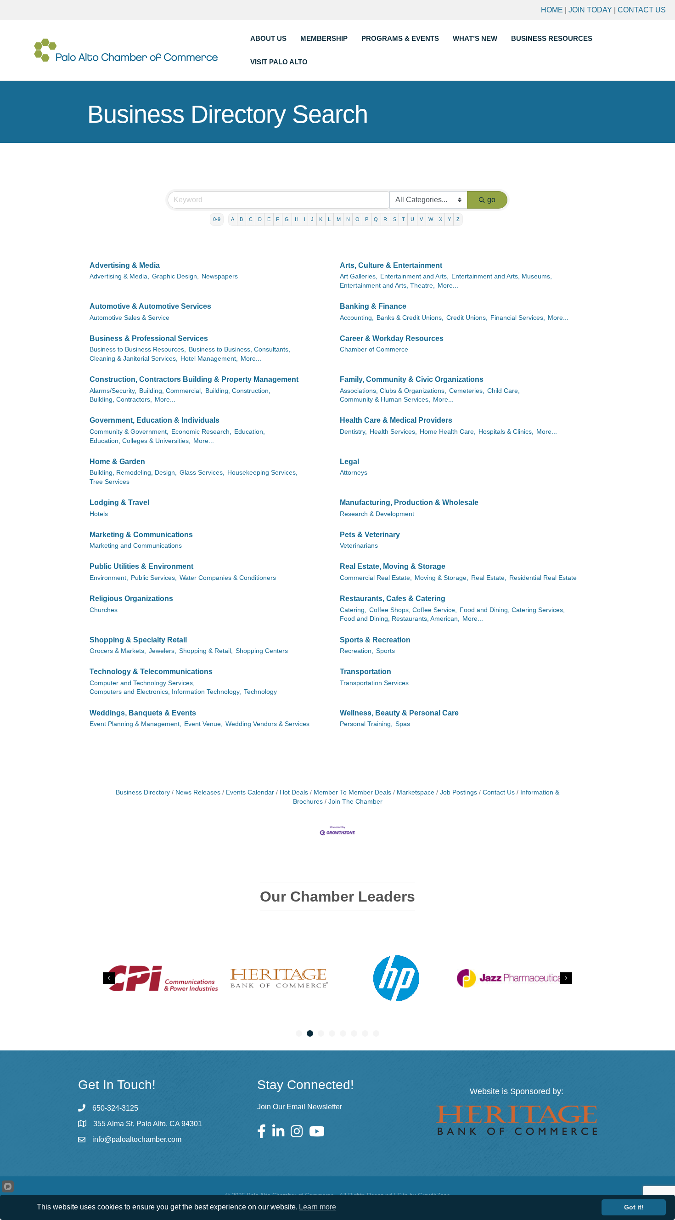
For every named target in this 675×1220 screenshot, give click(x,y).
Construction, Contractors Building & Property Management (194, 379)
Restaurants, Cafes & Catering (392, 598)
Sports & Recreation (375, 640)
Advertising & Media (125, 265)
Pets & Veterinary (370, 535)
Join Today (590, 10)
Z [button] (458, 219)
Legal (349, 461)
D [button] (260, 219)
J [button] (312, 219)
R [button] (385, 219)
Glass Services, (202, 472)
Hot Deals (294, 792)
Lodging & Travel (119, 502)
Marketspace (415, 792)
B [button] (241, 219)
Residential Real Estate (543, 577)
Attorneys (353, 472)
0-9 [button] (216, 219)
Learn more (317, 1207)
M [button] (339, 219)
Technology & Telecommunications (151, 671)
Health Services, (393, 431)
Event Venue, (203, 724)
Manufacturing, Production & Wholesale (409, 502)
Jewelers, (162, 650)
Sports (385, 650)
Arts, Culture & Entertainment (391, 265)
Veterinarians (359, 545)
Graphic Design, (175, 276)
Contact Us (642, 10)
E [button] (268, 219)
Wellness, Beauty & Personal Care (399, 713)
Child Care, (503, 390)
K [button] (320, 219)
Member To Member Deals (352, 792)
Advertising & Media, (119, 276)
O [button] (357, 219)
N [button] (348, 219)
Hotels (99, 514)
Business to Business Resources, (138, 349)
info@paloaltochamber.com (136, 1139)
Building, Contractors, (121, 399)
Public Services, (154, 577)
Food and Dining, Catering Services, (512, 610)
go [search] (491, 200)
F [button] (277, 219)
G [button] (287, 219)
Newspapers (220, 276)
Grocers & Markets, (118, 650)
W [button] (430, 219)
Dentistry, (353, 431)
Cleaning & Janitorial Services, (134, 358)
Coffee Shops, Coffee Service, (413, 610)
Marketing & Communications (141, 535)
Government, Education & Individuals (154, 420)
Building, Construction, (237, 390)
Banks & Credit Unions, (410, 317)
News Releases (197, 792)
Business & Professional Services (149, 338)
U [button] (412, 219)
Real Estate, (488, 577)
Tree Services (109, 481)
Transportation (365, 671)
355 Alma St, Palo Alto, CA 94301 (147, 1124)
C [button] (251, 219)
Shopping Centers (262, 650)
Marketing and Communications (136, 545)
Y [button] (449, 219)
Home (552, 10)
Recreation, (356, 650)
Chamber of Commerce (374, 349)
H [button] (296, 219)
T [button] (403, 219)
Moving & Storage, (441, 577)
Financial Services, (517, 317)
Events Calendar (250, 792)
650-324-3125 (115, 1108)
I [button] (304, 219)
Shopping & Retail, (206, 650)
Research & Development (377, 514)
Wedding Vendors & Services (267, 724)
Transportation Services (374, 683)
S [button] (394, 219)
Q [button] (376, 219)
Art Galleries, (358, 276)
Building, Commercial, (170, 390)
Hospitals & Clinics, (506, 431)
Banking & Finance (373, 306)
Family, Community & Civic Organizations (412, 379)
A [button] (232, 219)
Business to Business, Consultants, (239, 349)
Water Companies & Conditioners (228, 577)
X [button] (440, 219)
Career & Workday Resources (392, 338)
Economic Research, (201, 431)
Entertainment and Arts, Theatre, (387, 285)
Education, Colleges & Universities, (140, 440)
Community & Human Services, (385, 399)
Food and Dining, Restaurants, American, (400, 618)
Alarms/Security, (113, 390)
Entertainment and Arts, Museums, (501, 276)
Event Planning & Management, (135, 724)
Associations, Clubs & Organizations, (393, 390)
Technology (260, 691)
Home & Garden (117, 461)
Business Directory (143, 792)
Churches (104, 610)
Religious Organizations (131, 598)
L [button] (329, 219)
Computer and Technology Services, (142, 683)
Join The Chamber (355, 801)
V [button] (421, 219)
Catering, (353, 610)
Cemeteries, (466, 390)
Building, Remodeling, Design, (133, 472)
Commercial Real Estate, (376, 577)
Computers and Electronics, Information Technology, (165, 691)
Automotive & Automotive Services (150, 306)
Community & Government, (129, 431)
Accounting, (357, 317)
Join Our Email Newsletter (299, 1107)
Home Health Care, (448, 431)
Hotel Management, (209, 358)
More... (448, 285)
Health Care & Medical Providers (396, 420)
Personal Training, (366, 724)
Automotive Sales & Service (129, 317)
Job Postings (458, 792)
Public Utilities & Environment (141, 566)
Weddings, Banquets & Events (143, 713)
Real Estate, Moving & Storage (392, 566)
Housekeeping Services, (262, 472)
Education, (249, 431)
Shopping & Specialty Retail (138, 640)
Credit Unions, (467, 317)
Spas (402, 724)
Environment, (109, 577)
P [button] (366, 219)
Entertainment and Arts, (414, 276)
